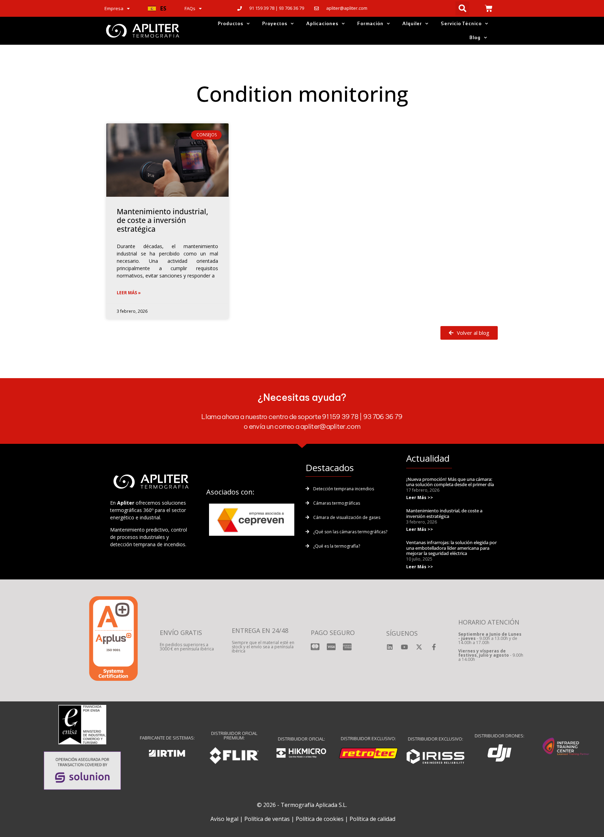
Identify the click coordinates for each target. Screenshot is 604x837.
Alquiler (412, 23)
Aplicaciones (322, 23)
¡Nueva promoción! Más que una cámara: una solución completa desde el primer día (450, 482)
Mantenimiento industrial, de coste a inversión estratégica (162, 220)
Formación (370, 23)
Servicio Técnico (461, 23)
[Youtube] (404, 647)
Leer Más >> (419, 497)
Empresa (114, 8)
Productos (230, 23)
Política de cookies (320, 819)
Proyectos (274, 23)
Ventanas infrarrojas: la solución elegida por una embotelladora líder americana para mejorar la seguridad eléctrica (451, 547)
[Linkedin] (390, 647)
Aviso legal (224, 819)
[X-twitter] (419, 647)
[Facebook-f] (434, 647)
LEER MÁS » (129, 293)
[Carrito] (488, 8)
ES (163, 8)
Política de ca (366, 819)
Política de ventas (267, 819)
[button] (157, 8)
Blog (475, 37)
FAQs (190, 8)
